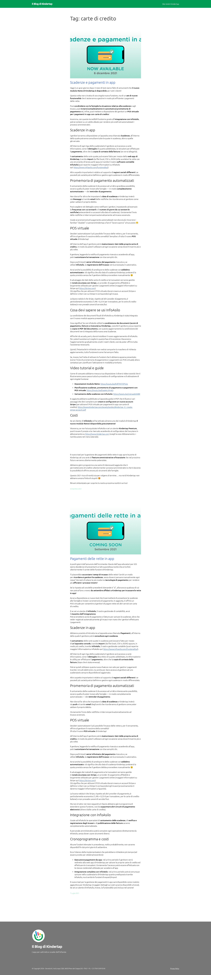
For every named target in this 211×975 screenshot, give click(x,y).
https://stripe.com (87, 288)
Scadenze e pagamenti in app (92, 82)
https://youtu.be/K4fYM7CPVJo (114, 384)
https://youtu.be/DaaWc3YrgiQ (100, 390)
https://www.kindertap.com (97, 434)
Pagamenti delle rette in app (92, 559)
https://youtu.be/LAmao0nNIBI (126, 394)
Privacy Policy (174, 968)
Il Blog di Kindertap (42, 3)
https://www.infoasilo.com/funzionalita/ (91, 167)
